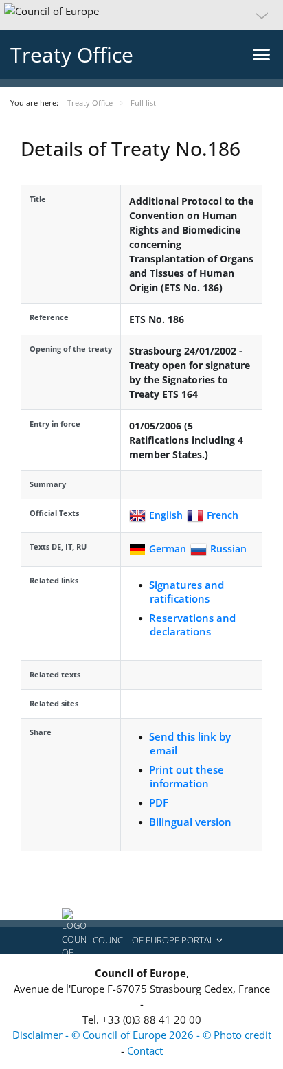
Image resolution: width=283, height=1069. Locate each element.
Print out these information (186, 776)
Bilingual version (190, 822)
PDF (158, 802)
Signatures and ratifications (186, 591)
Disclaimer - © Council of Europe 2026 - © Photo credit (141, 1035)
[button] (141, 15)
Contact (145, 1050)
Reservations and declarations (192, 624)
